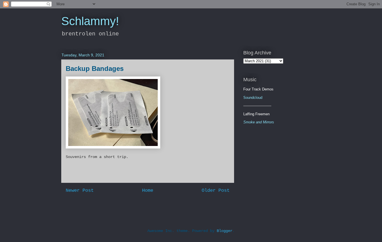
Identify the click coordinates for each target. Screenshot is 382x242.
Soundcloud (252, 97)
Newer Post (80, 190)
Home (147, 190)
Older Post (216, 190)
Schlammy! (90, 21)
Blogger (224, 231)
